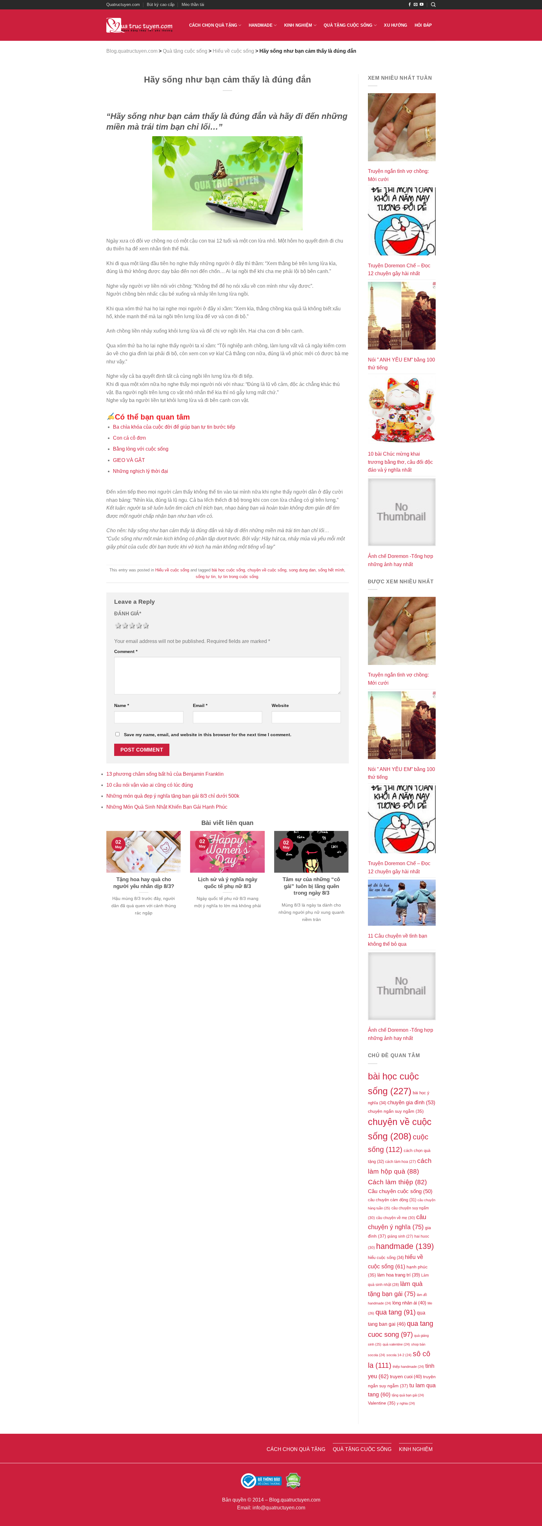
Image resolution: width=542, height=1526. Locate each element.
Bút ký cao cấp (160, 4)
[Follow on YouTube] (421, 5)
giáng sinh (400, 1236)
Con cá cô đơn (129, 438)
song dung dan (302, 570)
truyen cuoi (406, 1376)
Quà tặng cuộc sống (348, 25)
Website (280, 705)
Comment (125, 651)
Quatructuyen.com (123, 4)
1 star (117, 625)
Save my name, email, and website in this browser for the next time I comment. (207, 734)
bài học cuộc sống (228, 570)
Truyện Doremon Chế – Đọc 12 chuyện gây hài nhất (399, 269)
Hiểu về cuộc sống (172, 570)
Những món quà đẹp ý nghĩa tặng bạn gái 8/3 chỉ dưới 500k (172, 796)
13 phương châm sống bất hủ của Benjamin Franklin (165, 774)
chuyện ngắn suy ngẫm (396, 1111)
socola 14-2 (399, 1355)
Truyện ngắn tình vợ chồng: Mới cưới (398, 175)
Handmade (261, 25)
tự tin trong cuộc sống (238, 576)
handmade (405, 1246)
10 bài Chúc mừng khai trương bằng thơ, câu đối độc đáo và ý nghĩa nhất (400, 462)
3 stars (131, 625)
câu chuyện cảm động (392, 1199)
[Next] (350, 884)
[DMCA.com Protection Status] (293, 1480)
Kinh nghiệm (298, 25)
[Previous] (105, 884)
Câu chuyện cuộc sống (400, 1191)
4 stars (138, 625)
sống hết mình (331, 570)
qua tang (395, 1312)
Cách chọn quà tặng (213, 25)
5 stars (145, 625)
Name (121, 705)
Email (200, 705)
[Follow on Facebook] (410, 5)
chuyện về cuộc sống (266, 570)
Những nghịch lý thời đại (140, 471)
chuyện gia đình (411, 1103)
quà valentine (396, 1344)
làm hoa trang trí (398, 1274)
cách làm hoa (400, 1161)
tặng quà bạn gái (408, 1395)
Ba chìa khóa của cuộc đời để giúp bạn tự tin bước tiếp (174, 427)
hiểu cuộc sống (386, 1257)
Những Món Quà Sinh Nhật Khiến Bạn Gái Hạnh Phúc (166, 807)
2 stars (124, 625)
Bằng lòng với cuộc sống (140, 449)
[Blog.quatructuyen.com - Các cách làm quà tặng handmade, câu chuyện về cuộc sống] (139, 25)
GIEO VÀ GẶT (129, 460)
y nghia (406, 1403)
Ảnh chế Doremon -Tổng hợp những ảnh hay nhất (400, 560)
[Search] (433, 4)
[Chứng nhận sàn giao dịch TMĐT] (262, 1480)
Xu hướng (395, 25)
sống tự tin (205, 576)
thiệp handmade (408, 1366)
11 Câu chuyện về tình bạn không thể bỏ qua (397, 940)
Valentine (382, 1403)
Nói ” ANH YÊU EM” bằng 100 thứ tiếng (401, 364)
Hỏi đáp (423, 25)
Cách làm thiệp (397, 1182)
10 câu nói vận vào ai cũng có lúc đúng (149, 785)
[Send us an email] (415, 5)
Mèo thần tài (193, 4)
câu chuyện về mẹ (395, 1218)
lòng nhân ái (409, 1302)
